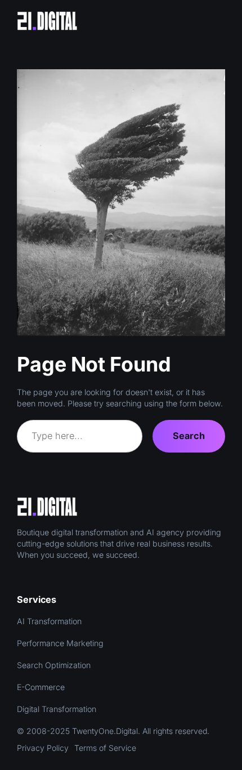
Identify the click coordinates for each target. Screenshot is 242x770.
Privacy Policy (43, 748)
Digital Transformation (56, 709)
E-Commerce (41, 687)
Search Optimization (54, 665)
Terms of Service (105, 748)
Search (189, 435)
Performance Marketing (60, 643)
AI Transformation (49, 621)
